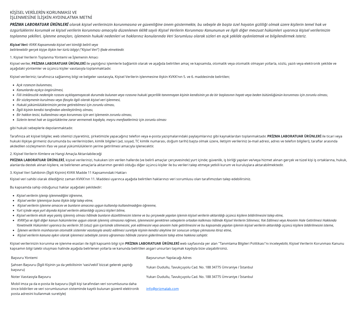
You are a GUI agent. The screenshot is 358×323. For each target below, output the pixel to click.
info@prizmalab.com (162, 288)
